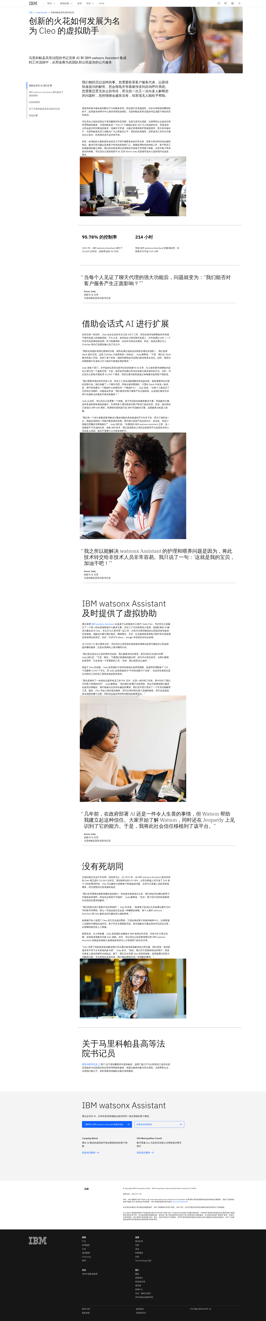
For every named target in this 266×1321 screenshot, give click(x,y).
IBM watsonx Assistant (102, 624)
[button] (232, 3)
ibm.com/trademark (180, 1202)
